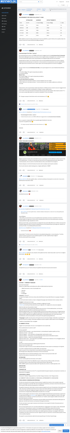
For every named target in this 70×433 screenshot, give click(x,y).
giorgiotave (25, 109)
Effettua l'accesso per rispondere (56, 425)
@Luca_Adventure (46, 109)
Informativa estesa (46, 431)
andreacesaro (25, 191)
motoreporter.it (26, 264)
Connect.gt (21, 304)
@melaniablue (22, 209)
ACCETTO (66, 430)
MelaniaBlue (25, 176)
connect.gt (33, 395)
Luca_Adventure (26, 14)
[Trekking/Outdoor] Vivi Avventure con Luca (41, 112)
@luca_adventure (23, 112)
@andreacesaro (22, 227)
